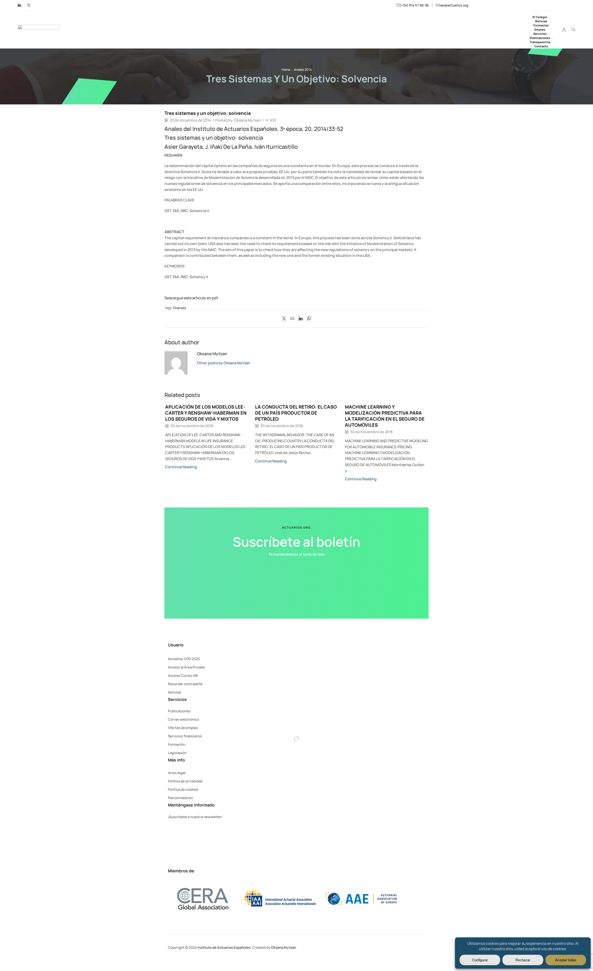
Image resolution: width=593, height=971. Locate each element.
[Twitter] (28, 5)
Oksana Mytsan (247, 120)
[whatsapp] (308, 319)
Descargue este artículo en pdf (191, 297)
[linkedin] (300, 319)
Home (285, 69)
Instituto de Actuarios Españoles (224, 947)
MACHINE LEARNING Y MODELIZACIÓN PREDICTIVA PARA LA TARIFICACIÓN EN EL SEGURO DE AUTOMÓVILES (385, 416)
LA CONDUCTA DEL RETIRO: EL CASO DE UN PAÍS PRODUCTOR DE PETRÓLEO (296, 413)
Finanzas (179, 308)
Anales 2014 (303, 69)
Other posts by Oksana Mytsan (223, 362)
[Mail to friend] (292, 319)
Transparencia (540, 42)
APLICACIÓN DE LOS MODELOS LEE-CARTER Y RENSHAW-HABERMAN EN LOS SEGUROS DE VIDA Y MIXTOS (206, 413)
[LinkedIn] (19, 5)
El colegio (540, 17)
